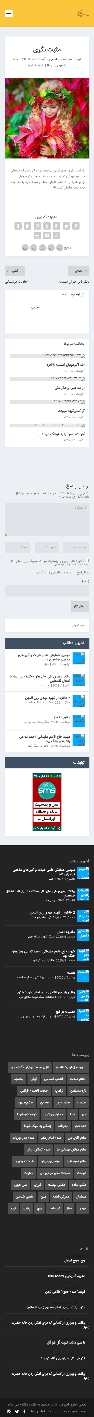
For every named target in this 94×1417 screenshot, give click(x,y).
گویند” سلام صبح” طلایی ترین (65, 1292)
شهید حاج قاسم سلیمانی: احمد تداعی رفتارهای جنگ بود (44, 739)
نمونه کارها (70, 1411)
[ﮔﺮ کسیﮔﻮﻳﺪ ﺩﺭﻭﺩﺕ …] (47, 402)
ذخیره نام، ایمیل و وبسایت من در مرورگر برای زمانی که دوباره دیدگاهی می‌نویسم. (49, 562)
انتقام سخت (78, 1079)
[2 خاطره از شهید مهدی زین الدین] (79, 701)
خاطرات (44, 745)
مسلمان (81, 1197)
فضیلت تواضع (65, 1012)
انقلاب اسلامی (53, 1079)
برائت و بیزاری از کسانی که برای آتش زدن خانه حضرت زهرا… (50, 1325)
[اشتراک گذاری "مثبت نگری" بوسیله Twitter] (66, 226)
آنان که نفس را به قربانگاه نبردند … (61, 434)
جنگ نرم (48, 702)
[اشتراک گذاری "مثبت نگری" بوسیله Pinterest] (37, 226)
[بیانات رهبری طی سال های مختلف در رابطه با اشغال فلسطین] (79, 680)
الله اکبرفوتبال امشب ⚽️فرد (66, 365)
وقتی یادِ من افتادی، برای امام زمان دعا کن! (46, 992)
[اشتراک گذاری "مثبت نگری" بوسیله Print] (37, 235)
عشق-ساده (79, 1185)
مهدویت (23, 1016)
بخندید (18, 1079)
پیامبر (26, 1208)
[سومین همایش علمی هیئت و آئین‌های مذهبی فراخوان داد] (79, 658)
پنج (39, 1208)
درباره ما (53, 1411)
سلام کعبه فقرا (76, 1161)
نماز (69, 1208)
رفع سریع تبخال (74, 1261)
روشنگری (39, 977)
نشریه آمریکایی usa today (66, 1276)
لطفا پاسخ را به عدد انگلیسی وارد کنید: (63, 573)
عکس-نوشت (56, 1185)
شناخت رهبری (24, 1161)
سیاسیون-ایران (50, 1161)
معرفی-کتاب (61, 1197)
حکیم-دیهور (25, 1103)
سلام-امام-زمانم (51, 1138)
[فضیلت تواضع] (83, 1015)
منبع (43, 1197)
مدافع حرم (29, 722)
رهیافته (63, 1126)
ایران (33, 1079)
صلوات (28, 1173)
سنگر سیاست (33, 702)
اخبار (46, 664)
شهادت (81, 1173)
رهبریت (45, 685)
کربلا (13, 1208)
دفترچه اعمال (61, 717)
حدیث (50, 1016)
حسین (44, 1103)
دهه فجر (80, 1126)
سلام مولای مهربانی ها (71, 1150)
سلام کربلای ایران (38, 1150)
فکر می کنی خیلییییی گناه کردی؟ (63, 1358)
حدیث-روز (63, 1103)
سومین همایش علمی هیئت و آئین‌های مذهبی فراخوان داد (44, 657)
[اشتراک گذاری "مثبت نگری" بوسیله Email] (47, 235)
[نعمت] (83, 976)
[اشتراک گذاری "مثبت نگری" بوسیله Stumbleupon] (56, 235)
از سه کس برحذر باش (70, 388)
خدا (72, 1114)
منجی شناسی (25, 1197)
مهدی (82, 1208)
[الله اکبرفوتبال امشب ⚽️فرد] (47, 356)
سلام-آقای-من (77, 1138)
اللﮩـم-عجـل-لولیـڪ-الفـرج (30, 1067)
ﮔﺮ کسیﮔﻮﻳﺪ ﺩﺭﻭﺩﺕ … (69, 411)
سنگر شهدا (43, 722)
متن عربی (20, 1185)
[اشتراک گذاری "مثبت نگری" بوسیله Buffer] (18, 226)
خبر (84, 1114)
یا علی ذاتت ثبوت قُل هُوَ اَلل (66, 1343)
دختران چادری (53, 1114)
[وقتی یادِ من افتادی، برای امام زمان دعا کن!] (83, 996)
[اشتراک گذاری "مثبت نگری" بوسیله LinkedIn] (28, 226)
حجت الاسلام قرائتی (34, 1091)
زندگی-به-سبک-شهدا (37, 1126)
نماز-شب (54, 1208)
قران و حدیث (37, 1016)
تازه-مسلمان (78, 1091)
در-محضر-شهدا (27, 1114)
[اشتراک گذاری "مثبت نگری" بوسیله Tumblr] (47, 226)
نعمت (71, 973)
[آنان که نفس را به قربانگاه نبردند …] (47, 425)
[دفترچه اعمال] (79, 721)
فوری (37, 1185)
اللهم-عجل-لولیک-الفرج (71, 1067)
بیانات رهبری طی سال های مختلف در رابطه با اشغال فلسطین (40, 679)
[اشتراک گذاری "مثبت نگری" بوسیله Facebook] (76, 226)
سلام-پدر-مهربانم (23, 1138)
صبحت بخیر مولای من (55, 1173)
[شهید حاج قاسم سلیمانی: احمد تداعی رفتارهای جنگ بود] (79, 740)
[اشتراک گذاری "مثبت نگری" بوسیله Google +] (56, 226)
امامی (53, 59)
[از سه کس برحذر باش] (47, 379)
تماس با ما (38, 1411)
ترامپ (59, 1091)
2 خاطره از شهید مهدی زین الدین (47, 698)
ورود (83, 1411)
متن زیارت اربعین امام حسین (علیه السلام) (56, 1307)
